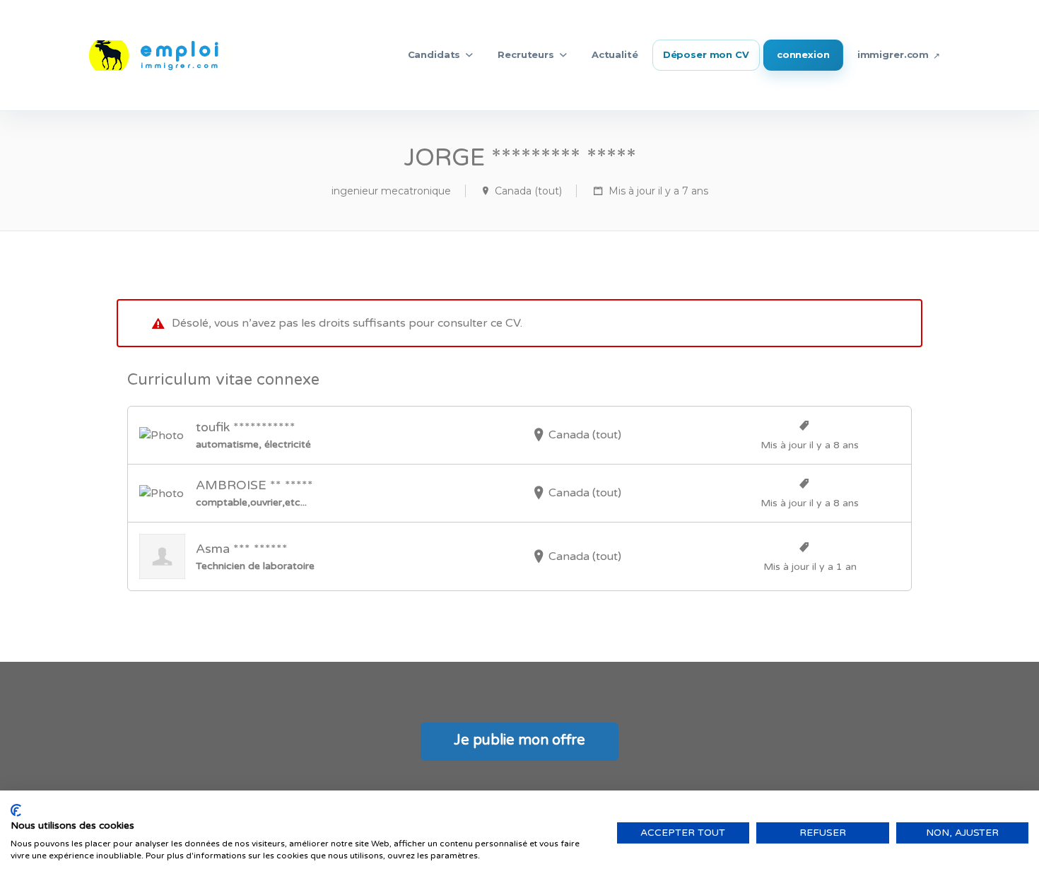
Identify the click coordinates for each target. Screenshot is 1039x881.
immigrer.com (893, 54)
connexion (803, 54)
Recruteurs (526, 54)
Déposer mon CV (706, 54)
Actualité (615, 54)
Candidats (434, 54)
